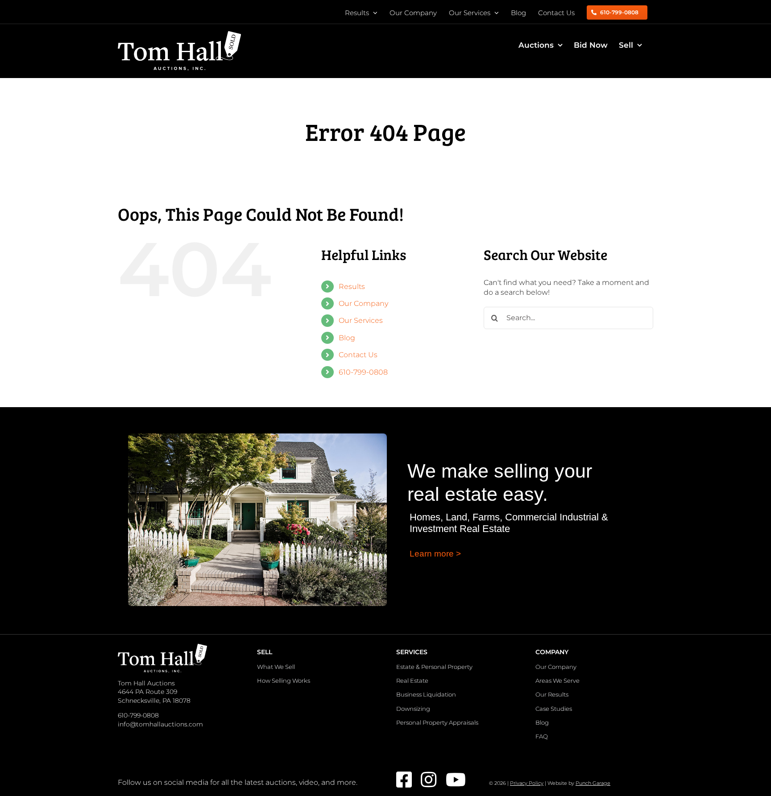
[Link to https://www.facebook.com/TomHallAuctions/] (402, 779)
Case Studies (553, 708)
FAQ (541, 736)
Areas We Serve (557, 680)
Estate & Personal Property (434, 666)
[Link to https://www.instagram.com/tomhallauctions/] (427, 779)
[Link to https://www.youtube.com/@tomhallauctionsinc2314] (452, 779)
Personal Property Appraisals (437, 722)
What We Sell (276, 666)
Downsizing (413, 708)
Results (352, 286)
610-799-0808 (363, 372)
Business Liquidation (426, 694)
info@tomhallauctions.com (160, 724)
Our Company (363, 303)
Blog (347, 338)
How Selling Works (283, 680)
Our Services (361, 320)
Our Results (551, 694)
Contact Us (358, 355)
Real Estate (412, 680)
